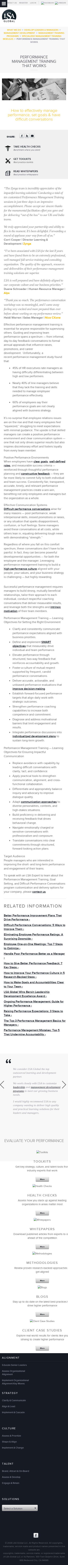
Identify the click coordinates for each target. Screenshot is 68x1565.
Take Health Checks (26, 148)
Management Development (19, 33)
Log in (33, 3)
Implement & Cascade (13, 1412)
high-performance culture (20, 569)
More (42, 1179)
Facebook (36, 1535)
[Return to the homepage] (9, 22)
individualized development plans (34, 736)
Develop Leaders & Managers (41, 30)
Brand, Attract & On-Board (15, 1471)
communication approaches (39, 802)
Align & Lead (8, 1406)
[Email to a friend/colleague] (32, 137)
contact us (39, 892)
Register (23, 3)
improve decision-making (29, 689)
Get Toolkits (23, 160)
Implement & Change (13, 1447)
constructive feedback (35, 474)
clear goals (41, 461)
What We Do (14, 30)
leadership (19, 1087)
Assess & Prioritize (11, 1435)
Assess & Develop (11, 1477)
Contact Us (11, 3)
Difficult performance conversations (27, 509)
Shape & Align (9, 1441)
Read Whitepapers (25, 173)
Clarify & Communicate (14, 1400)
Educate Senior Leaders (14, 1365)
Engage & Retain (10, 1483)
